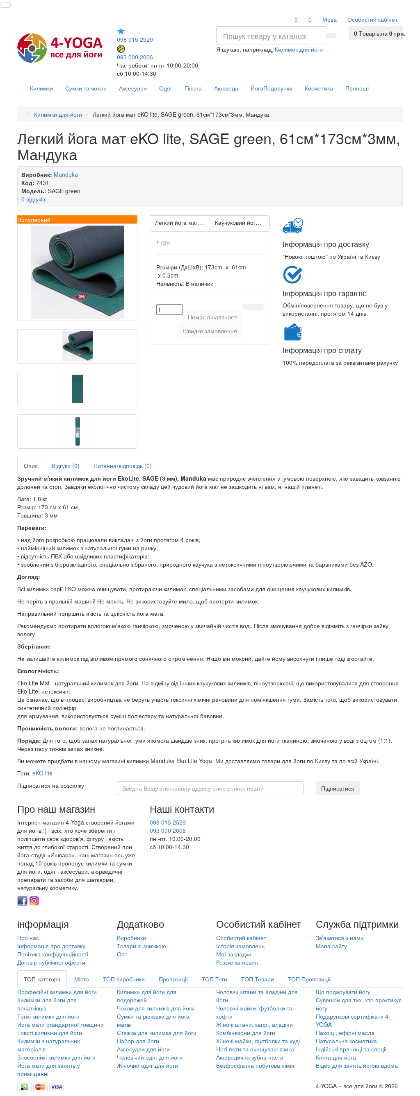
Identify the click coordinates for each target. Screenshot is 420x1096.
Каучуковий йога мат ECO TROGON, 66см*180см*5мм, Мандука (242, 222)
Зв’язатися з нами (340, 937)
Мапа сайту (331, 946)
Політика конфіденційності (52, 954)
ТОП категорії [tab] (42, 979)
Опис (31, 465)
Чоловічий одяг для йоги (150, 1057)
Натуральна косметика (346, 1041)
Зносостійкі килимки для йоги (56, 1057)
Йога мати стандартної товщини (60, 1024)
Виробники (131, 937)
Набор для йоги (138, 1041)
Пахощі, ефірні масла (345, 1032)
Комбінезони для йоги (245, 1032)
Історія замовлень (240, 946)
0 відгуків (33, 199)
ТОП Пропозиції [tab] (309, 979)
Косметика (319, 88)
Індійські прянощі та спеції (351, 1049)
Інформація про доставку (51, 946)
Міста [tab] (81, 979)
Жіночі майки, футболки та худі (258, 1041)
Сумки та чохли (86, 88)
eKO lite (42, 773)
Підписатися (337, 788)
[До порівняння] (258, 307)
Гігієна (193, 88)
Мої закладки (233, 954)
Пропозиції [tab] (173, 979)
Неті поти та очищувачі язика (255, 1049)
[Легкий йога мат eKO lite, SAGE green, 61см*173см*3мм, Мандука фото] (77, 272)
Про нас (28, 937)
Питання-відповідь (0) (123, 465)
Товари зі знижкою (141, 946)
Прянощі (357, 88)
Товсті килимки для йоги (49, 1032)
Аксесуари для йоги (143, 1049)
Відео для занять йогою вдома (357, 1065)
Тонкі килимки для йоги (48, 1016)
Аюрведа (226, 88)
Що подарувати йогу (343, 992)
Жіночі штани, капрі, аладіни (254, 1024)
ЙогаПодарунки (271, 88)
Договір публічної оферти (51, 962)
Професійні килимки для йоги (57, 992)
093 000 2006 (135, 57)
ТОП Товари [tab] (257, 979)
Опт (122, 954)
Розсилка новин (237, 962)
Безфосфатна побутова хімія (255, 1065)
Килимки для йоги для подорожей (146, 996)
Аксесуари (133, 88)
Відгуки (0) (66, 465)
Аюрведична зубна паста (249, 1057)
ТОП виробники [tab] (124, 979)
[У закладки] (248, 307)
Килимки (41, 88)
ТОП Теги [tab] (214, 979)
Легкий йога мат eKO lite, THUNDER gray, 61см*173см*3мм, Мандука (182, 222)
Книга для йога (336, 1057)
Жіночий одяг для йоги (147, 1065)
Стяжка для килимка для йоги (156, 1032)
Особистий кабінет (241, 937)
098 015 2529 (135, 39)
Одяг (165, 88)
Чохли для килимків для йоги (155, 1008)
